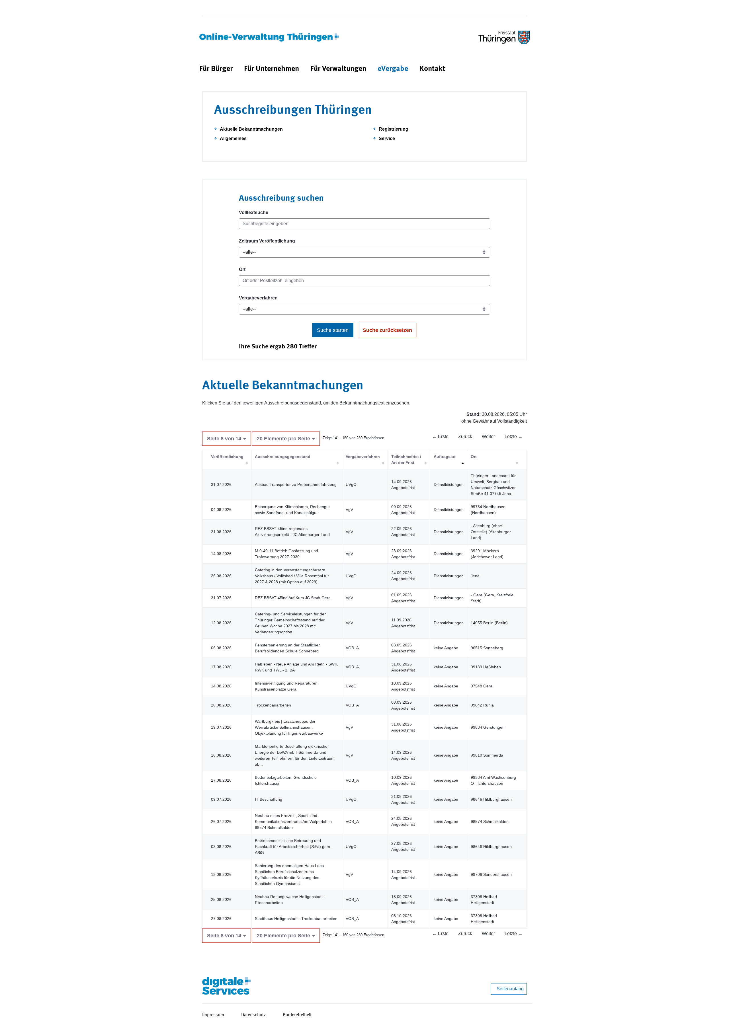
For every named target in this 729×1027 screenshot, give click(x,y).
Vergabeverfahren (258, 297)
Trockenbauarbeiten (273, 705)
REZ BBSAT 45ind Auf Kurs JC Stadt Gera (293, 597)
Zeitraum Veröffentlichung (267, 241)
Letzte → (514, 436)
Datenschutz (253, 1015)
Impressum (213, 1015)
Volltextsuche (253, 212)
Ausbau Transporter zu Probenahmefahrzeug (296, 484)
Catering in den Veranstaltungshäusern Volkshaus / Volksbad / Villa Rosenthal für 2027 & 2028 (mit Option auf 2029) (292, 576)
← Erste (440, 436)
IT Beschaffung (268, 799)
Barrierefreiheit (297, 1015)
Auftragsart (445, 456)
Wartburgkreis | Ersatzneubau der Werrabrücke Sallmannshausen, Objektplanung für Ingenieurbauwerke (289, 727)
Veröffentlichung (227, 456)
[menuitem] (216, 69)
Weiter (488, 436)
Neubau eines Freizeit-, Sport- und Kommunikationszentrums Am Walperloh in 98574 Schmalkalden (293, 821)
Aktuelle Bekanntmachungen (251, 129)
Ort (242, 269)
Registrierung (393, 129)
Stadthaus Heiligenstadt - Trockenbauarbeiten (296, 918)
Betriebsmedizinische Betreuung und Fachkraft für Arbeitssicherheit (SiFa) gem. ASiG (293, 846)
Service (387, 138)
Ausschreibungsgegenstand (282, 456)
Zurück (465, 436)
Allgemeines (233, 138)
